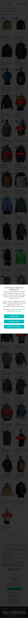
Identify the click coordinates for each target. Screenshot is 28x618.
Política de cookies (16, 311)
